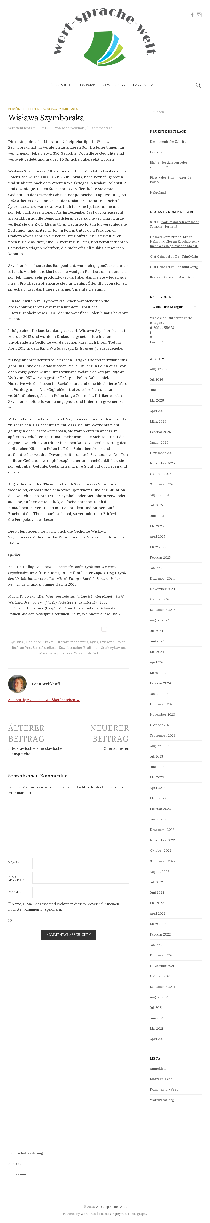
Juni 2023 (157, 767)
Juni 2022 (157, 892)
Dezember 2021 (162, 955)
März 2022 (158, 924)
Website (15, 891)
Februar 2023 (160, 809)
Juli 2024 (156, 631)
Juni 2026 (157, 390)
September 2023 (163, 735)
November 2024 (162, 589)
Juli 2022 (156, 882)
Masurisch (186, 277)
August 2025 (159, 495)
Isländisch (157, 152)
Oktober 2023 (160, 725)
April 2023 (157, 788)
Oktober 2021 (160, 976)
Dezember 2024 (162, 578)
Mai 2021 (156, 1028)
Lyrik (94, 642)
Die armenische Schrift (168, 141)
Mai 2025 (157, 526)
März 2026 (158, 421)
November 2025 (162, 463)
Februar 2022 (160, 934)
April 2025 (157, 536)
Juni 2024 (157, 641)
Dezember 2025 (162, 453)
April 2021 (157, 1039)
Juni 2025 (157, 515)
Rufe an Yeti (21, 647)
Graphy (115, 1214)
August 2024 (159, 620)
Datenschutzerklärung (25, 1153)
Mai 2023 (157, 777)
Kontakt (86, 85)
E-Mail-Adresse (16, 879)
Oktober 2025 (160, 474)
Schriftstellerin (45, 647)
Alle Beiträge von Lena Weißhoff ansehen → (44, 700)
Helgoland (158, 192)
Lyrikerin (107, 642)
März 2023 (158, 798)
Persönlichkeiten (24, 109)
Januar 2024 (159, 693)
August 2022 (159, 871)
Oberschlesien (116, 748)
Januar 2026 (159, 442)
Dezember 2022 (162, 829)
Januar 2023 (159, 819)
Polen (121, 642)
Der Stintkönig (186, 256)
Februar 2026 (160, 432)
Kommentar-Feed (164, 1089)
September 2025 (162, 484)
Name (14, 862)
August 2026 (159, 369)
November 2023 (162, 714)
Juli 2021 (156, 1007)
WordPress (88, 1214)
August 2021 (159, 997)
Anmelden (158, 1068)
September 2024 (163, 610)
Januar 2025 (159, 568)
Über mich (60, 85)
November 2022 (162, 840)
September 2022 (163, 861)
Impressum (143, 85)
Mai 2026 (157, 400)
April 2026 (157, 411)
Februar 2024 (160, 683)
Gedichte (33, 642)
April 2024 (158, 662)
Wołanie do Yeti (86, 653)
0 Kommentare (100, 128)
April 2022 (157, 913)
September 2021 (162, 987)
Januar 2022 (159, 945)
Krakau (48, 642)
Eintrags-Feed (161, 1079)
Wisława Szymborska (60, 109)
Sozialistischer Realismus (79, 647)
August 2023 (159, 746)
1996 (20, 642)
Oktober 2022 (160, 850)
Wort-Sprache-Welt (111, 1207)
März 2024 (158, 673)
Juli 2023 (156, 756)
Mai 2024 (157, 652)
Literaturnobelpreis (72, 642)
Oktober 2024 (161, 599)
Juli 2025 (156, 505)
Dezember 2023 (162, 704)
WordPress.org (162, 1100)
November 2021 (162, 966)
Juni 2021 (156, 1018)
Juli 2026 (156, 379)
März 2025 (158, 547)
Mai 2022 (157, 903)
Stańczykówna (113, 647)
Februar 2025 (160, 557)
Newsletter (114, 85)
